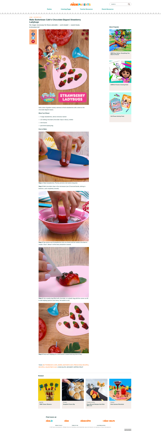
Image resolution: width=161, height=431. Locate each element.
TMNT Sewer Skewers (45, 404)
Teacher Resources (86, 9)
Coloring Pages (66, 9)
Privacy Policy (58, 425)
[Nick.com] (66, 421)
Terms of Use (75, 425)
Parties (49, 9)
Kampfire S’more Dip (69, 404)
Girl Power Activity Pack (117, 116)
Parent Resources (108, 9)
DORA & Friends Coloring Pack (119, 84)
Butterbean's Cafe (50, 365)
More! (60, 365)
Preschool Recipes (81, 365)
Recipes (42, 367)
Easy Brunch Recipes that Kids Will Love (96, 405)
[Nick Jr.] (49, 421)
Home (30, 17)
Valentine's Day (51, 367)
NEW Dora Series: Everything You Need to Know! (120, 54)
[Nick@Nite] (85, 421)
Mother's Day (37, 17)
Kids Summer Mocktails (117, 404)
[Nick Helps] (109, 421)
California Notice (101, 425)
